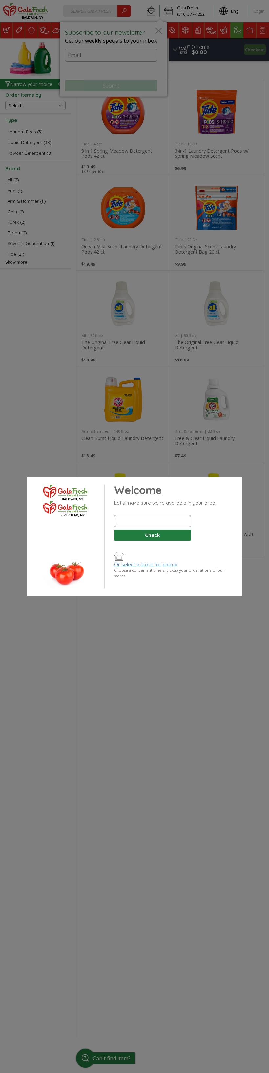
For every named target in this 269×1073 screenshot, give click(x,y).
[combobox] (152, 521)
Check (152, 535)
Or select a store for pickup (145, 564)
